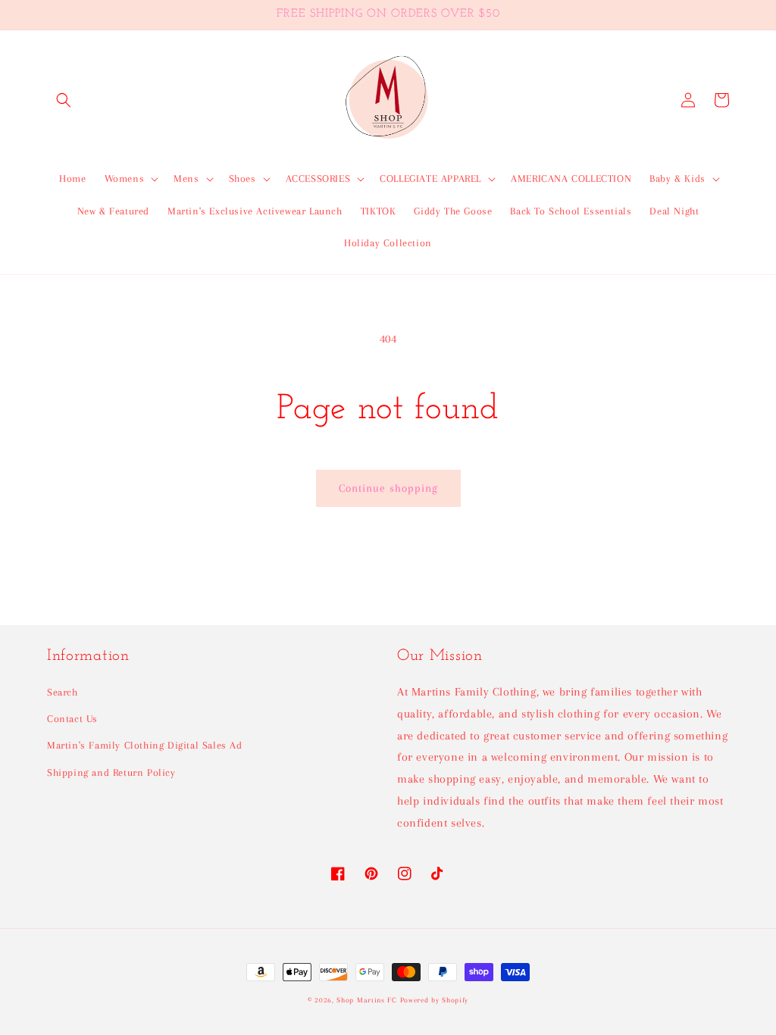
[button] (63, 100)
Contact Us (72, 718)
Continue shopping (388, 488)
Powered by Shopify (434, 1000)
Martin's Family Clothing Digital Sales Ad (144, 745)
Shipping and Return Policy (111, 772)
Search (62, 692)
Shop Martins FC (367, 1000)
